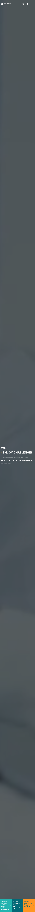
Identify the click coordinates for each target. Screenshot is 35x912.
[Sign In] (23, 4)
